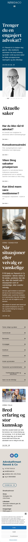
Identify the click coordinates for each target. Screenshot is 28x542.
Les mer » (5, 139)
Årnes (5, 494)
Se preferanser (14, 536)
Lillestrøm (6, 501)
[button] (25, 514)
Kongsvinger (7, 509)
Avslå (14, 532)
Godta (14, 527)
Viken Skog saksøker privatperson (10, 163)
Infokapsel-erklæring (13, 539)
